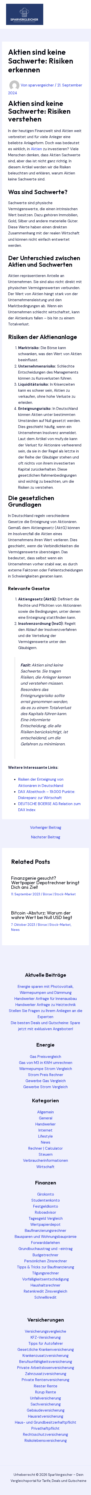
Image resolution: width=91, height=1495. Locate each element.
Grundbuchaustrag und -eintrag (45, 1248)
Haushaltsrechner (45, 1285)
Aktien (36, 149)
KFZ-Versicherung (46, 1337)
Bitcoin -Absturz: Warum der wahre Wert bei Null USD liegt (41, 915)
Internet (45, 1130)
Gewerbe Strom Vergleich (45, 1087)
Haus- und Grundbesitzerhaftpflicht (45, 1422)
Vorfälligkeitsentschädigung (45, 1279)
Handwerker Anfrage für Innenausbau (45, 998)
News (15, 930)
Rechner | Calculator (45, 1148)
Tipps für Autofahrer (45, 1343)
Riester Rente (45, 1386)
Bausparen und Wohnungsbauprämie (46, 1236)
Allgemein (45, 1112)
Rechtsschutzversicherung (45, 1434)
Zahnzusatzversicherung (45, 1373)
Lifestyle (45, 1136)
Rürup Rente (45, 1392)
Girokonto (45, 1194)
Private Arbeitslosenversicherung (45, 1367)
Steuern (46, 1154)
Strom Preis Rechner (45, 1075)
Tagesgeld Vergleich (46, 1218)
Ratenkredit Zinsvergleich (45, 1291)
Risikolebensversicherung (46, 1440)
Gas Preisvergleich (45, 1056)
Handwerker (45, 1124)
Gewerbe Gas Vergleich (46, 1081)
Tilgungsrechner (45, 1273)
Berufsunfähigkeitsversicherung (45, 1361)
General (45, 1118)
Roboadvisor (45, 1212)
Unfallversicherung (45, 1398)
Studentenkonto (45, 1200)
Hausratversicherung (45, 1416)
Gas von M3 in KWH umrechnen (45, 1062)
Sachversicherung (46, 1404)
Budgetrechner (45, 1255)
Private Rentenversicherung (45, 1380)
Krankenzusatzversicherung (45, 1355)
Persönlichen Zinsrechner (45, 1261)
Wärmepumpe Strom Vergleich (45, 1068)
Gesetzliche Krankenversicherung (45, 1349)
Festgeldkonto (45, 1206)
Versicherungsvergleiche (45, 1331)
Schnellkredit (45, 1297)
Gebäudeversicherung (45, 1410)
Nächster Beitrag (45, 837)
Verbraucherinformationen (45, 1160)
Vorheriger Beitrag (45, 828)
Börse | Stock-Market (59, 894)
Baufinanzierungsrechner (45, 1230)
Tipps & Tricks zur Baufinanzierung (45, 1267)
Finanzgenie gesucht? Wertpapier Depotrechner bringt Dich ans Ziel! (45, 882)
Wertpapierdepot (45, 1224)
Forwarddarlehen (45, 1242)
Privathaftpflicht (45, 1428)
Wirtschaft (45, 1167)
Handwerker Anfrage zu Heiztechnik (45, 1004)
